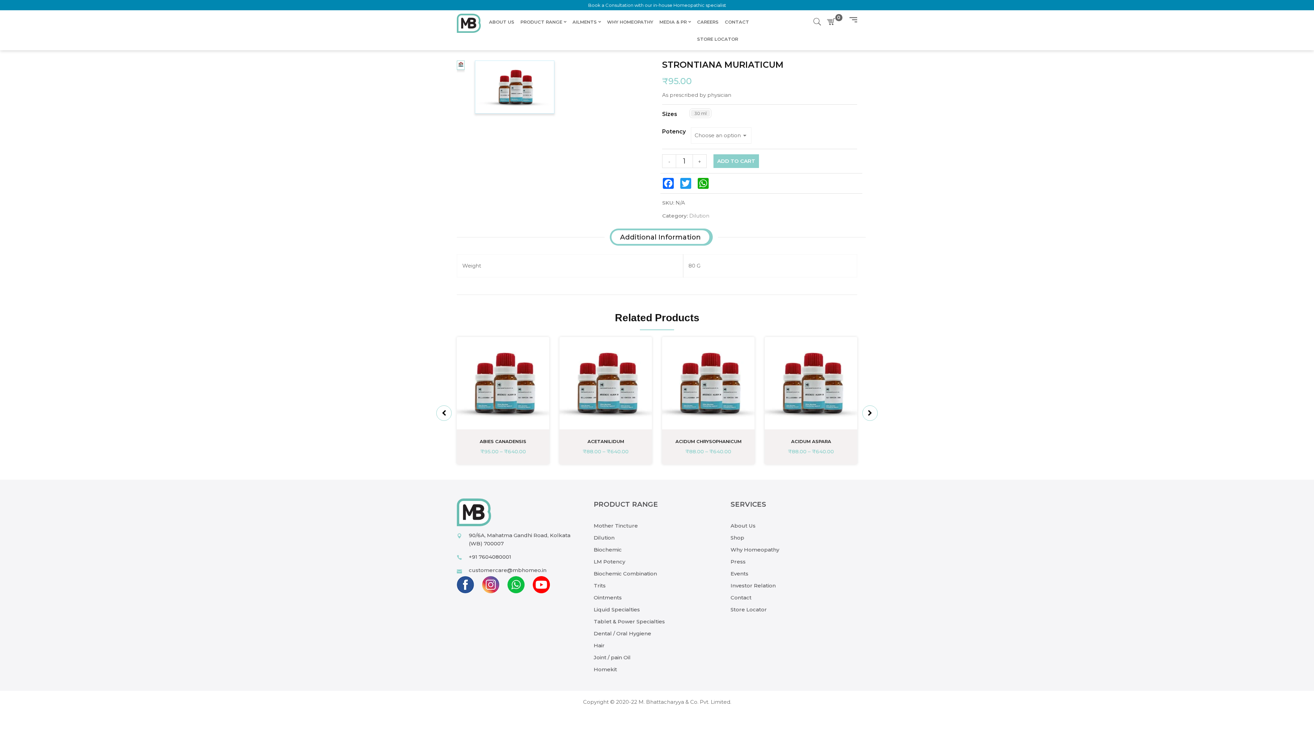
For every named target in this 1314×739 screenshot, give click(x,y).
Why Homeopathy (755, 549)
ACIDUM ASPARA (811, 441)
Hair (599, 645)
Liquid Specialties (617, 609)
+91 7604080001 (490, 557)
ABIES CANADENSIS (503, 441)
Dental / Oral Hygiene (622, 633)
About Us (743, 525)
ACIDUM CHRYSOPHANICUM (708, 441)
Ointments (608, 597)
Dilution (699, 215)
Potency (674, 131)
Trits (600, 585)
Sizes (669, 114)
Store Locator (749, 609)
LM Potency (609, 561)
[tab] (660, 237)
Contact (741, 597)
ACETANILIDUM (606, 441)
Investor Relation (753, 585)
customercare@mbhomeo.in (507, 570)
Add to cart (736, 161)
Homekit (605, 669)
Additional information (660, 237)
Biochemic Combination (625, 573)
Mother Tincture (616, 525)
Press (738, 561)
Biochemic (608, 549)
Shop (737, 537)
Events (739, 573)
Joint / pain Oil (612, 657)
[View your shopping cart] (832, 22)
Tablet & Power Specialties (629, 621)
